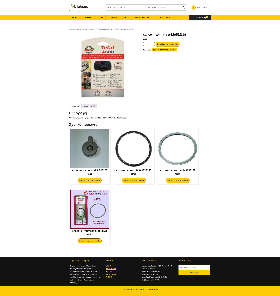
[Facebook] (140, 292)
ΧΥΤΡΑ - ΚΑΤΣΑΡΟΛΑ (86, 29)
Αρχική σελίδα (74, 29)
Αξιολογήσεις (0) (88, 106)
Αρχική (74, 17)
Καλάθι (100, 17)
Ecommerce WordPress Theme (133, 289)
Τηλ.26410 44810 (164, 17)
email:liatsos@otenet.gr (143, 17)
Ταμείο (125, 17)
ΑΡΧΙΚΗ (109, 266)
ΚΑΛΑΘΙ (109, 272)
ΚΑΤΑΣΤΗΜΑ (111, 274)
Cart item (199, 17)
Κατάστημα (113, 17)
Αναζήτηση (183, 7)
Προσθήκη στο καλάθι (167, 44)
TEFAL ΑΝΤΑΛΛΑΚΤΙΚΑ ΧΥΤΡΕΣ (104, 29)
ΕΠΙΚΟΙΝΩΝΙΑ (87, 17)
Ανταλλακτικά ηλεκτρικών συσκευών (80, 10)
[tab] (76, 106)
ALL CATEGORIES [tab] (116, 7)
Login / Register (199, 6)
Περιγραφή (76, 106)
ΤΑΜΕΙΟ (109, 277)
